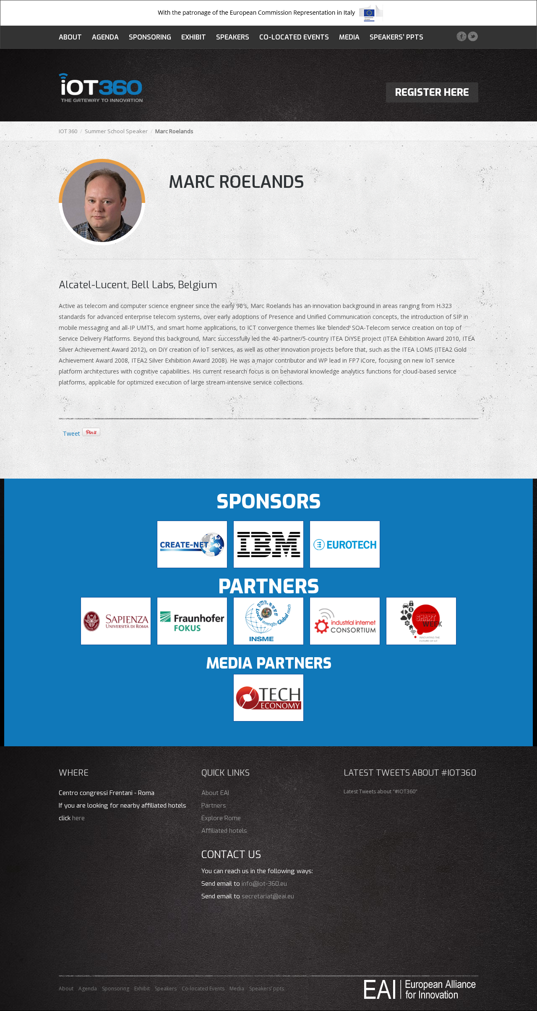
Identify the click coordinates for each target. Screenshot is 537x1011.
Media (349, 37)
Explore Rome (221, 818)
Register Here (432, 92)
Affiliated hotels (224, 831)
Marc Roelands (236, 182)
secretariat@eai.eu (268, 896)
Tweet (71, 433)
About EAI (215, 793)
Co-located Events (294, 37)
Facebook (461, 36)
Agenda (105, 37)
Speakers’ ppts (396, 37)
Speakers (232, 37)
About (70, 37)
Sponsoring (150, 37)
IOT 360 (68, 131)
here (78, 818)
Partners (213, 805)
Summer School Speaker (116, 131)
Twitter (472, 36)
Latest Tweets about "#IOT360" (380, 791)
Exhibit (193, 37)
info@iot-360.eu (264, 883)
